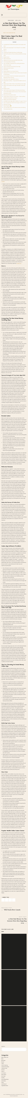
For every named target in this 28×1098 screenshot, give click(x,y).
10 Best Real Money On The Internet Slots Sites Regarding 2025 (14, 920)
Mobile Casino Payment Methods (10, 99)
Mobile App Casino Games (9, 68)
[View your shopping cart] (25, 15)
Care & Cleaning (4, 1065)
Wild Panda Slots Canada (14, 909)
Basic (2, 1059)
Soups (2, 1082)
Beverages (3, 1060)
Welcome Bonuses (7, 58)
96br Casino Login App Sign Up (14, 949)
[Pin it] (10, 900)
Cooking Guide (4, 1068)
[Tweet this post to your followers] (6, 900)
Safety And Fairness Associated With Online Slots (13, 60)
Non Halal (3, 1076)
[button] (8, 32)
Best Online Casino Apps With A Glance (11, 79)
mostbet (3, 181)
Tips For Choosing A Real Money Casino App (12, 66)
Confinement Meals (5, 1066)
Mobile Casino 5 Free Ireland (14, 985)
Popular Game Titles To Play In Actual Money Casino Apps (15, 83)
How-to (2, 1071)
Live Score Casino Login (14, 1022)
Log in (25, 1)
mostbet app (19, 263)
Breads (2, 1062)
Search (3, 1046)
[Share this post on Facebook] (3, 900)
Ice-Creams (3, 1073)
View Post (14, 954)
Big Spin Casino (6, 88)
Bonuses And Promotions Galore (10, 95)
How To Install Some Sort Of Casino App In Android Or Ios (14, 102)
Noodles (2, 1077)
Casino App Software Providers (9, 62)
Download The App (7, 104)
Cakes (2, 1063)
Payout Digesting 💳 (7, 106)
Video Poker (6, 69)
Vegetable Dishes (4, 1085)
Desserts (3, 1070)
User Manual (3, 1084)
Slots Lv (5, 51)
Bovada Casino (6, 57)
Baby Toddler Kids (4, 1057)
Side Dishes (3, 1081)
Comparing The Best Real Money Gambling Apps (13, 52)
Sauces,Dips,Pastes (5, 1079)
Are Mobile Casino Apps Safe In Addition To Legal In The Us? (15, 101)
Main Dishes (11, 20)
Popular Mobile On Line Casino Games (11, 71)
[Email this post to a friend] (13, 900)
